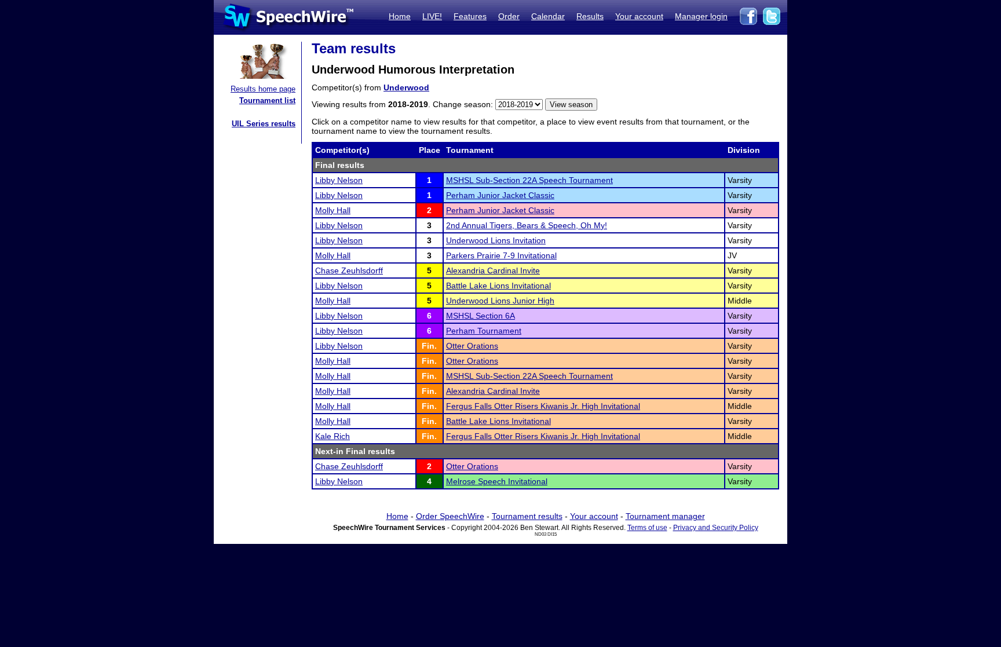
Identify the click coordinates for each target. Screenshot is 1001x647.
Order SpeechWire (450, 516)
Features (470, 16)
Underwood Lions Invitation (496, 240)
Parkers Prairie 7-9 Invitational (501, 255)
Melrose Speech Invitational (496, 481)
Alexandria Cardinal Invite (493, 270)
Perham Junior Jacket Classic (500, 195)
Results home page (263, 89)
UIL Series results (263, 123)
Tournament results (527, 516)
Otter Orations (472, 345)
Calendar (548, 16)
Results (590, 16)
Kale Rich (332, 436)
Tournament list (267, 100)
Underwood (406, 87)
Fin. (429, 345)
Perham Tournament (483, 330)
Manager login (701, 16)
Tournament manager (665, 516)
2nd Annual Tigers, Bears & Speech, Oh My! (526, 225)
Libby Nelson (339, 180)
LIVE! (432, 16)
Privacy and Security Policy (715, 528)
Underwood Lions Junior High (500, 300)
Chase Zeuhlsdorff (349, 270)
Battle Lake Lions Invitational (498, 285)
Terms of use (647, 528)
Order (509, 16)
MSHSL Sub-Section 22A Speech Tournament (529, 180)
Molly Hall (332, 210)
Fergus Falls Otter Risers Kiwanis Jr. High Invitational (543, 406)
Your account (639, 16)
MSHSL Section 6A (480, 315)
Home (400, 16)
